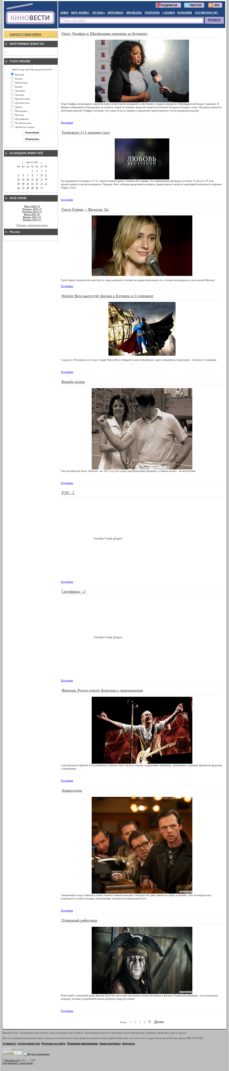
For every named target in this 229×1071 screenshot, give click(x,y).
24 (41, 183)
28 (28, 188)
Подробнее (67, 122)
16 (37, 179)
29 (32, 188)
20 (23, 183)
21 (28, 183)
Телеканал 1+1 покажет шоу (85, 132)
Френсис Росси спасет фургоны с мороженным (102, 690)
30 (37, 188)
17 (41, 179)
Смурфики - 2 (73, 591)
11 (46, 175)
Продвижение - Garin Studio (18, 1063)
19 (18, 183)
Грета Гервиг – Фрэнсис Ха (85, 209)
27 (23, 188)
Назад (123, 1022)
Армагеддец (71, 790)
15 (32, 179)
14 (28, 179)
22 (32, 183)
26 (18, 188)
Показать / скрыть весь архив (32, 225)
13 (23, 179)
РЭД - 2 (67, 492)
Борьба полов (73, 381)
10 (41, 175)
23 (37, 183)
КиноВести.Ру (12, 1060)
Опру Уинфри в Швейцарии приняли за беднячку (104, 33)
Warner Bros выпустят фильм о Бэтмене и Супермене (107, 296)
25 (46, 183)
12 (18, 179)
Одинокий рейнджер (79, 920)
